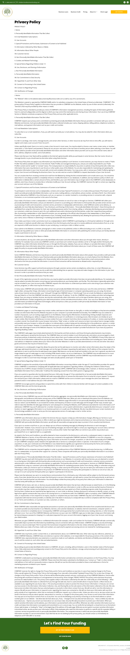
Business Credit (75, 12)
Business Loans (63, 12)
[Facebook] (124, 2)
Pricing (85, 12)
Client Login (104, 12)
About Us (93, 12)
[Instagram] (128, 2)
